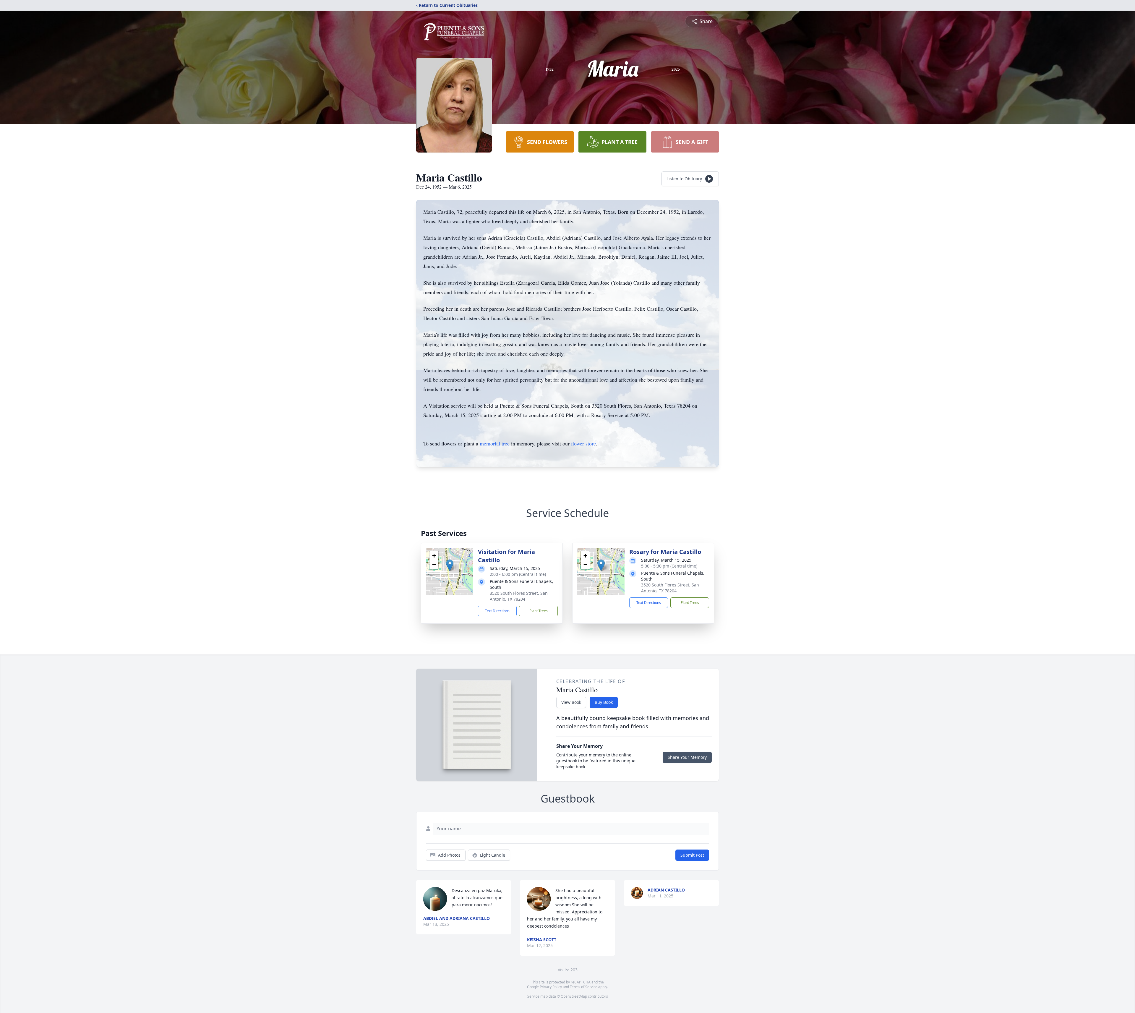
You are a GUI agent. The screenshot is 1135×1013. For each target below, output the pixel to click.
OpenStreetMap (574, 996)
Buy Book (604, 702)
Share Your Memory (687, 757)
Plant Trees (538, 610)
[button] (449, 565)
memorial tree (495, 443)
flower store (583, 443)
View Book (571, 702)
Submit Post (692, 855)
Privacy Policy (551, 986)
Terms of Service (583, 986)
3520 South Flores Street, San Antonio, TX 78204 (519, 596)
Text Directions (497, 610)
